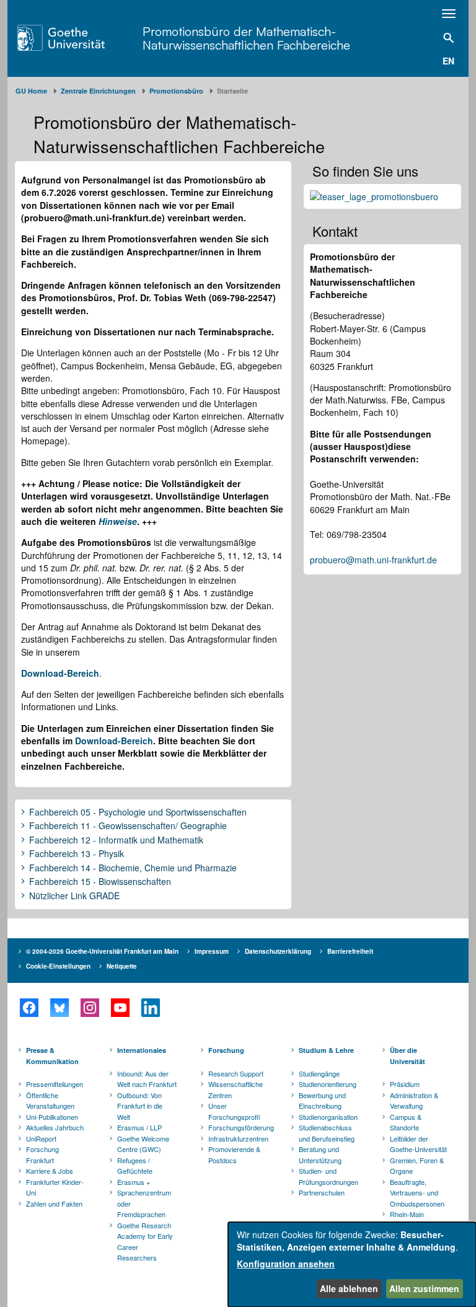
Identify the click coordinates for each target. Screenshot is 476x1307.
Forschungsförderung (239, 1127)
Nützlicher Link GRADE (74, 896)
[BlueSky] (59, 1007)
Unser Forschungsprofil (234, 1111)
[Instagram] (90, 1007)
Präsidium (405, 1084)
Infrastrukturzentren (238, 1138)
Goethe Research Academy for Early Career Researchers (145, 1241)
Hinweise (118, 521)
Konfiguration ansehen (286, 1263)
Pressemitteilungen (54, 1084)
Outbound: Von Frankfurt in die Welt (139, 1106)
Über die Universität (407, 1055)
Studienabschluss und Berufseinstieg (327, 1132)
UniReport (41, 1138)
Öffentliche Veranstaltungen (50, 1100)
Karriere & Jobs (49, 1171)
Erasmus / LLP (139, 1127)
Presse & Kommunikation (52, 1055)
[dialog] (352, 1264)
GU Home (31, 90)
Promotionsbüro (176, 90)
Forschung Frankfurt (42, 1154)
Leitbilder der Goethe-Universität (418, 1144)
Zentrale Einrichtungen (98, 90)
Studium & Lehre (326, 1050)
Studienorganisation (328, 1117)
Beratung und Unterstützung (320, 1154)
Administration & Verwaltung (414, 1100)
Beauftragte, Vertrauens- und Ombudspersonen (417, 1192)
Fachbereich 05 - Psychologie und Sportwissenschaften (138, 812)
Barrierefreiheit (350, 951)
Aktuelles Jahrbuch (55, 1127)
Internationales (141, 1050)
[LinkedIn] (150, 1007)
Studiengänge (319, 1073)
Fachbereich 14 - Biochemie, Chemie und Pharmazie (133, 868)
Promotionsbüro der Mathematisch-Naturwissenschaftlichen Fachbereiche (246, 38)
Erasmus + (133, 1182)
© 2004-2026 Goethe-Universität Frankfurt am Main (102, 951)
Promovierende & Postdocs (234, 1154)
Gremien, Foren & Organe (417, 1165)
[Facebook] (29, 1007)
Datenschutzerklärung (278, 951)
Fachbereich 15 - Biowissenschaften (100, 881)
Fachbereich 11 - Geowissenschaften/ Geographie (128, 826)
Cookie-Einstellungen (58, 966)
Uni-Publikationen (52, 1117)
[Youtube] (120, 1007)
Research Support (235, 1073)
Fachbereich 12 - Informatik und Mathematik (116, 840)
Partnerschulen (322, 1192)
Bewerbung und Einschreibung (322, 1100)
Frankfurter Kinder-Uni (55, 1187)
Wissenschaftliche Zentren (235, 1089)
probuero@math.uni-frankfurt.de (373, 559)
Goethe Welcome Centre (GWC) (143, 1144)
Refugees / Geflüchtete (134, 1165)
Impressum (212, 951)
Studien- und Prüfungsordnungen (328, 1176)
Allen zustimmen (424, 1288)
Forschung (226, 1050)
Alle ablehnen (349, 1288)
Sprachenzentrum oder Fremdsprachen (144, 1203)
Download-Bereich (114, 740)
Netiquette (122, 966)
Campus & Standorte (405, 1122)
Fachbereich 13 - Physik (76, 854)
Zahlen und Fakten (54, 1203)
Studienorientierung (327, 1084)
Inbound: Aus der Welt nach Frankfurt (147, 1078)
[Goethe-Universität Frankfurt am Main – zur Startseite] (76, 38)
